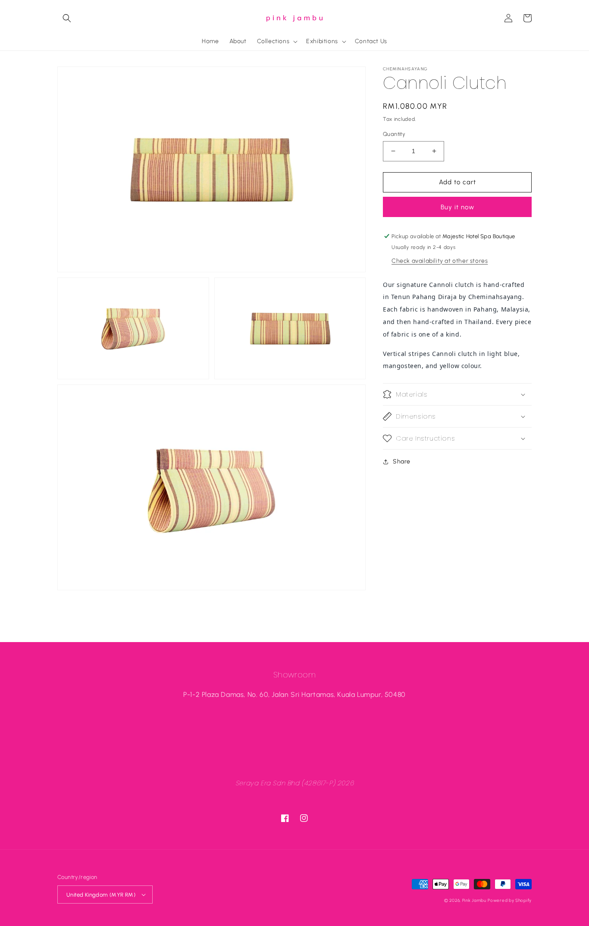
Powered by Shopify (510, 900)
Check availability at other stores (440, 260)
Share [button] (401, 461)
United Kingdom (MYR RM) (100, 894)
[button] (66, 18)
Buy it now (457, 207)
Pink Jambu (474, 900)
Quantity (394, 134)
